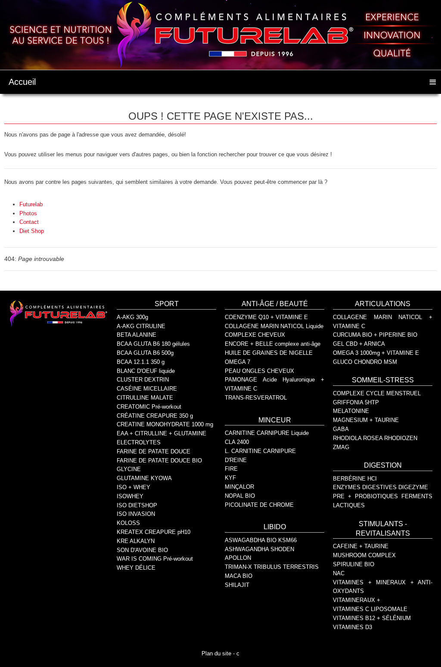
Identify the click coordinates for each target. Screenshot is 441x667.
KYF (230, 478)
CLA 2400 (237, 442)
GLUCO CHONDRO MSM (365, 362)
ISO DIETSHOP (137, 505)
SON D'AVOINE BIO (142, 550)
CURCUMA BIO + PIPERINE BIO (375, 335)
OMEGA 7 (237, 362)
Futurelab (31, 204)
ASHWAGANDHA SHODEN (259, 549)
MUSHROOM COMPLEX (364, 555)
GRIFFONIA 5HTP (356, 402)
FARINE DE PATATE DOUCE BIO (159, 460)
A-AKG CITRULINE (141, 326)
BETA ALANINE (136, 335)
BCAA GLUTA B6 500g (145, 353)
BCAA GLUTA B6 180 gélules (153, 344)
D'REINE (236, 460)
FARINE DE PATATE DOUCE (153, 451)
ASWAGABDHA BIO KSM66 (261, 540)
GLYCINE (129, 469)
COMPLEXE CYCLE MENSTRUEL (377, 393)
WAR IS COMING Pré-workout (155, 558)
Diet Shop (31, 231)
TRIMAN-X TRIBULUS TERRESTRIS (272, 567)
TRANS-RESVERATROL (256, 397)
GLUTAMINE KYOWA (144, 478)
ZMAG (341, 447)
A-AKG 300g (132, 317)
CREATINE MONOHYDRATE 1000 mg (165, 424)
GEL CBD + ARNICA (359, 344)
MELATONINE (351, 411)
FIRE (231, 468)
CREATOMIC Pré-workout (149, 406)
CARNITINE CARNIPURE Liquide (267, 433)
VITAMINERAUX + (356, 600)
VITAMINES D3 (352, 627)
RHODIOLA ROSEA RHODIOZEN (375, 438)
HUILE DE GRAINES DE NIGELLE (269, 353)
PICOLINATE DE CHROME (259, 505)
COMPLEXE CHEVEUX (255, 335)
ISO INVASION (136, 514)
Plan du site (216, 653)
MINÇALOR (239, 487)
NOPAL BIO (240, 496)
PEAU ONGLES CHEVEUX (259, 371)
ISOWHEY (130, 496)
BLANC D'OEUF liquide (146, 371)
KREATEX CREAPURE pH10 (153, 532)
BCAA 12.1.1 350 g (141, 362)
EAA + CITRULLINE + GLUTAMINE (161, 433)
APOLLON (238, 558)
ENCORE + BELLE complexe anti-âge (272, 344)
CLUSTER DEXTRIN (143, 379)
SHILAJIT (237, 585)
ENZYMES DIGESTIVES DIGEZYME (380, 487)
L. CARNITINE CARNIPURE (260, 451)
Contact (29, 222)
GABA (341, 429)
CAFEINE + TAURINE (360, 546)
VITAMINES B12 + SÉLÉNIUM (372, 618)
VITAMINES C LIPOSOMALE (370, 609)
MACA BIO (238, 576)
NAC (339, 573)
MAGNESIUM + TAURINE (366, 420)
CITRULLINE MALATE (145, 397)
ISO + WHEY (133, 487)
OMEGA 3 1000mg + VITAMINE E (376, 353)
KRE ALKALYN (136, 541)
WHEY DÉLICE (136, 568)
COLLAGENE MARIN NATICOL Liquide (274, 326)
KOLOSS (128, 523)
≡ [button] (432, 80)
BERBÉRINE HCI (355, 478)
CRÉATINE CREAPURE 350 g (155, 416)
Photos (28, 213)
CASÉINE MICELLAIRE (147, 388)
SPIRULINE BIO (353, 564)
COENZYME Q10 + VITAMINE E (266, 317)
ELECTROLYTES (139, 442)
